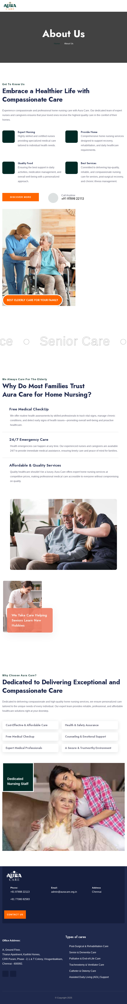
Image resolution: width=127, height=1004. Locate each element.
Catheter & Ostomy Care (82, 971)
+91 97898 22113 (20, 891)
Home (57, 43)
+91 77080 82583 (20, 899)
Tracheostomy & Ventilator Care (86, 964)
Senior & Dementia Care (82, 952)
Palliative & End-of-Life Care (85, 958)
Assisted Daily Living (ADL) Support (89, 977)
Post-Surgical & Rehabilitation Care (88, 946)
